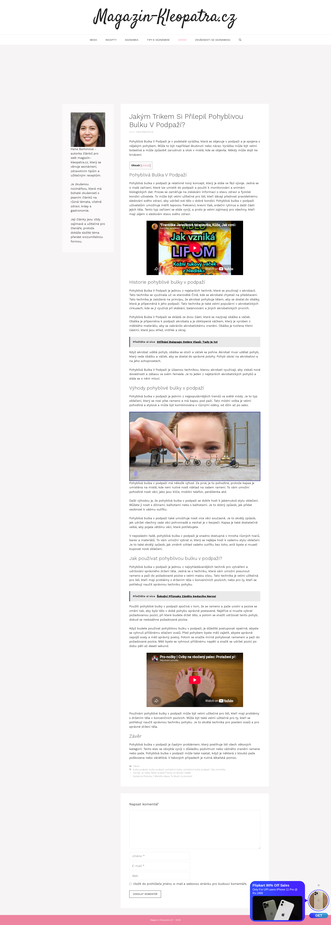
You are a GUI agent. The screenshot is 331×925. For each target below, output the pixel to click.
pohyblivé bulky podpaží (196, 769)
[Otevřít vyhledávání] (240, 40)
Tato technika (218, 769)
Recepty (111, 39)
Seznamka (131, 39)
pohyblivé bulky (173, 769)
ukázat (146, 165)
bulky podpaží (156, 769)
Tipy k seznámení (158, 39)
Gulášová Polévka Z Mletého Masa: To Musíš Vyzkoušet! (162, 776)
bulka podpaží (140, 769)
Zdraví (182, 39)
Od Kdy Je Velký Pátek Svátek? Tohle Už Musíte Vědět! (162, 773)
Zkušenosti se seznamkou (212, 39)
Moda (93, 39)
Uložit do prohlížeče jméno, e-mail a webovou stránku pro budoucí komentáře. (190, 884)
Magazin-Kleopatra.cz (165, 17)
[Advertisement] (165, 71)
